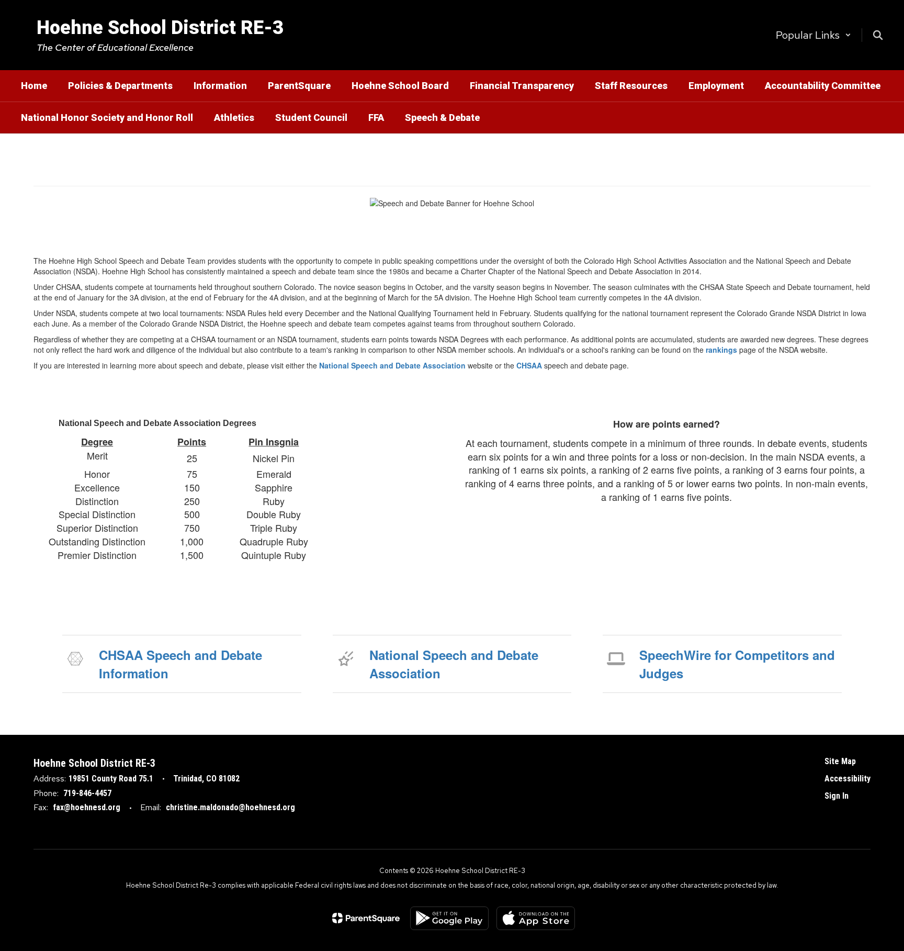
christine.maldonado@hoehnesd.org (230, 807)
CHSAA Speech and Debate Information (180, 663)
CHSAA (529, 365)
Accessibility (847, 779)
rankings (721, 349)
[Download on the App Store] (535, 918)
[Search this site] (878, 35)
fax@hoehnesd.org (86, 807)
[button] (813, 35)
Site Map (840, 761)
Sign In (836, 796)
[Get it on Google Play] (449, 918)
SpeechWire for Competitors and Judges (737, 663)
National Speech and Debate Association (392, 365)
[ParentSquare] (366, 918)
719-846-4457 (87, 793)
